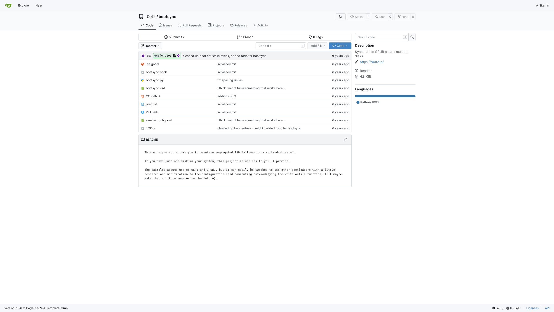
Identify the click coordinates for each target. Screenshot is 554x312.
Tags (318, 37)
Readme (366, 71)
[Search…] (412, 37)
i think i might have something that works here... (251, 88)
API (547, 308)
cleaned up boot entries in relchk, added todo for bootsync (224, 56)
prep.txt (151, 104)
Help (38, 5)
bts (149, 55)
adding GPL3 (226, 96)
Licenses (532, 308)
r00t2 (150, 17)
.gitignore (152, 64)
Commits (176, 37)
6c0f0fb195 (163, 55)
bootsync (167, 17)
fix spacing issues (230, 80)
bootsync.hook (156, 72)
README (152, 112)
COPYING (153, 96)
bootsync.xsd (155, 88)
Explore (23, 5)
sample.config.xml (159, 120)
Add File (316, 45)
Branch (247, 37)
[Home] (8, 5)
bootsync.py (155, 80)
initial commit (226, 64)
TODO (150, 128)
